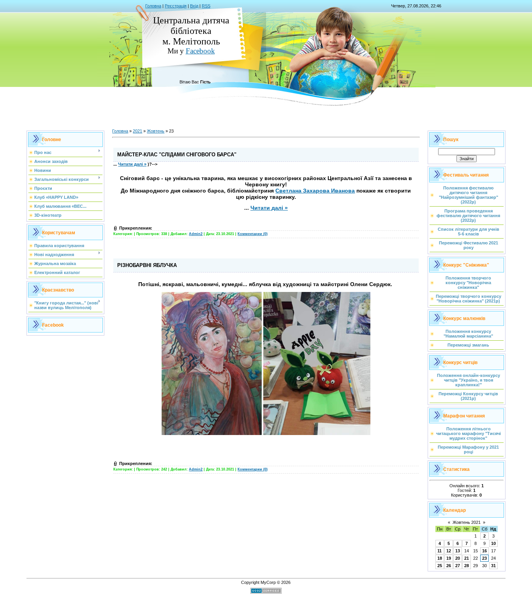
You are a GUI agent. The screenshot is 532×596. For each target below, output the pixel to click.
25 (439, 565)
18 (439, 558)
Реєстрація (176, 6)
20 (457, 558)
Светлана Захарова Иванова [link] (315, 190)
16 (484, 550)
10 (493, 543)
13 (457, 550)
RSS (206, 6)
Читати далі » (132, 164)
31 (493, 565)
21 (466, 558)
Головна (153, 6)
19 (448, 558)
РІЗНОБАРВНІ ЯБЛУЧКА (147, 265)
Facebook (200, 51)
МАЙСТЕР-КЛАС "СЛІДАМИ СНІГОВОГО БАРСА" (176, 154)
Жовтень (155, 131)
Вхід (194, 6)
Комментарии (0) (253, 234)
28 (466, 565)
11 (439, 550)
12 (448, 550)
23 (484, 558)
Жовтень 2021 (467, 522)
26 (448, 565)
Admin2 (196, 234)
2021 (137, 131)
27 (457, 565)
